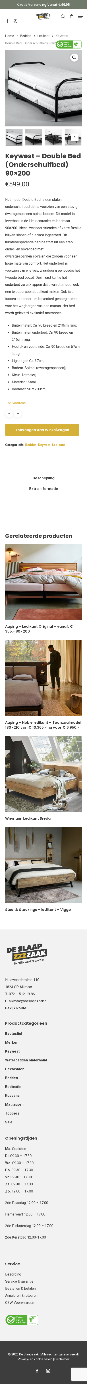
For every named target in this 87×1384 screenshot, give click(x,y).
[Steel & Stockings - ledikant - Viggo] (43, 865)
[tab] (43, 478)
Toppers (12, 1113)
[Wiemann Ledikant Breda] (43, 774)
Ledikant (43, 36)
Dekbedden (14, 1069)
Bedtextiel (13, 1087)
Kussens (12, 1096)
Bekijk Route (15, 1008)
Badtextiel (13, 1034)
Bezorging (13, 1274)
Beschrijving (43, 478)
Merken (11, 1042)
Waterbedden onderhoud (26, 1060)
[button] (80, 16)
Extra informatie (43, 488)
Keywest (44, 445)
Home (9, 36)
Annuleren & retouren (21, 1295)
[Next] (75, 137)
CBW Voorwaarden (19, 1303)
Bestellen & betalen (20, 1288)
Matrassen (14, 1104)
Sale (8, 1122)
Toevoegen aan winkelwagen (42, 429)
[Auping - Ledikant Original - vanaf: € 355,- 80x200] (43, 582)
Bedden (25, 36)
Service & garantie (19, 1281)
